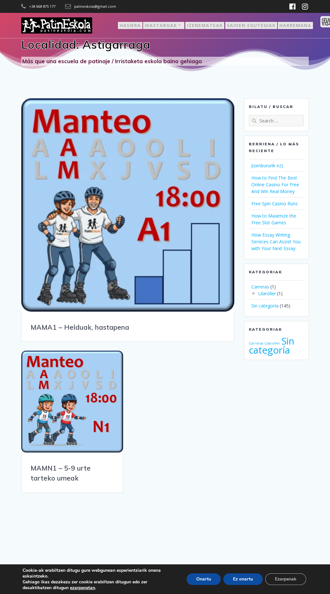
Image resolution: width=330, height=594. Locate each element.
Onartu (203, 579)
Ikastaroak (161, 25)
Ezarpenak (285, 579)
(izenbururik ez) (267, 165)
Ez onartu (243, 579)
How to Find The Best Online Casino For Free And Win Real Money (275, 184)
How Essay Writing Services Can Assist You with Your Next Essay (276, 241)
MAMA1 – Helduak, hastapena (80, 327)
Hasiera (130, 25)
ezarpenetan (82, 588)
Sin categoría (264, 306)
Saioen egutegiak (251, 25)
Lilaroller (267, 293)
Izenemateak (205, 25)
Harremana (295, 25)
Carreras (260, 287)
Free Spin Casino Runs (274, 203)
